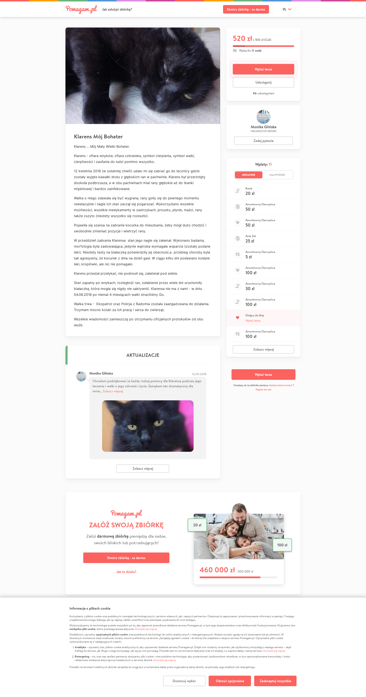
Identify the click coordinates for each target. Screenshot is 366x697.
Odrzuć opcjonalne (230, 681)
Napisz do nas (263, 389)
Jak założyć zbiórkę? (117, 9)
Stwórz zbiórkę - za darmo (246, 9)
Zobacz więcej (113, 391)
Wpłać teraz (263, 69)
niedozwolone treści (280, 385)
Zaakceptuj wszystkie (275, 681)
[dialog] (183, 647)
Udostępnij (263, 82)
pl (284, 9)
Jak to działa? (126, 571)
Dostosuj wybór (184, 681)
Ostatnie (248, 175)
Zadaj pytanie (263, 140)
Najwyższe (277, 175)
